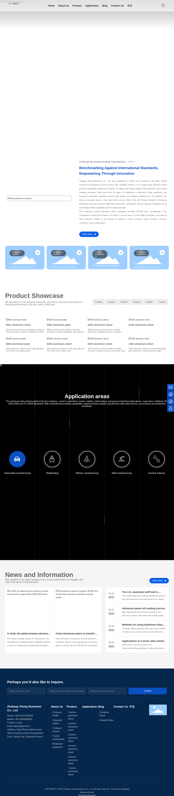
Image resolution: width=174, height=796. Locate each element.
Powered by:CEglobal (120, 789)
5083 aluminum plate (18, 344)
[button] (17, 140)
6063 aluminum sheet (100, 325)
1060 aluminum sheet (141, 344)
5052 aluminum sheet (59, 344)
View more (87, 234)
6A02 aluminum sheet (141, 325)
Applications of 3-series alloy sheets (143, 641)
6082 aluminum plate (59, 325)
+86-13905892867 (24, 719)
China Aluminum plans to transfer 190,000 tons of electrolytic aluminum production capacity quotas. (77, 634)
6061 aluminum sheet (18, 325)
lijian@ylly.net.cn (22, 726)
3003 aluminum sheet (100, 344)
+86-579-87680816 (24, 716)
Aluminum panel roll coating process (143, 608)
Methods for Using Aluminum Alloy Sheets (142, 625)
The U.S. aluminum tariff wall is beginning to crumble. (140, 592)
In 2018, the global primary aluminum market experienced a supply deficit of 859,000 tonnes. (28, 634)
